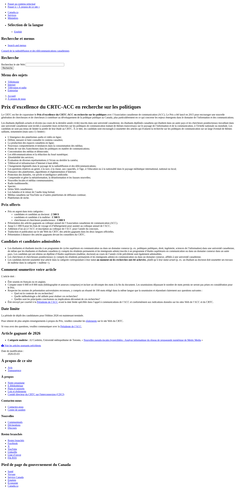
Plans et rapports (16, 388)
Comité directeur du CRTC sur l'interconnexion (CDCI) (36, 394)
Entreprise (13, 90)
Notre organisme (16, 382)
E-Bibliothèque (15, 385)
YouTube (12, 449)
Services (12, 15)
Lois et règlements (17, 391)
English (18, 31)
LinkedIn (12, 452)
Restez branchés (16, 440)
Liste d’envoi (14, 455)
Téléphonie (13, 81)
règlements (91, 321)
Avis (10, 367)
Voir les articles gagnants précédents (22, 345)
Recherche (8, 68)
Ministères (13, 18)
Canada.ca (13, 12)
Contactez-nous (15, 407)
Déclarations (14, 425)
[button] (17, 45)
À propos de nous (17, 98)
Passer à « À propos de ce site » (24, 6)
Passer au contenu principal (21, 4)
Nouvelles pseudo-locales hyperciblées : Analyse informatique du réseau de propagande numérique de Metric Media (142, 340)
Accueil (12, 96)
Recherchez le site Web (13, 64)
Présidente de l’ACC (47, 302)
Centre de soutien (16, 409)
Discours (12, 428)
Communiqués (15, 422)
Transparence (14, 370)
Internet (11, 84)
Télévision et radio (17, 87)
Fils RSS (12, 457)
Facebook (13, 443)
